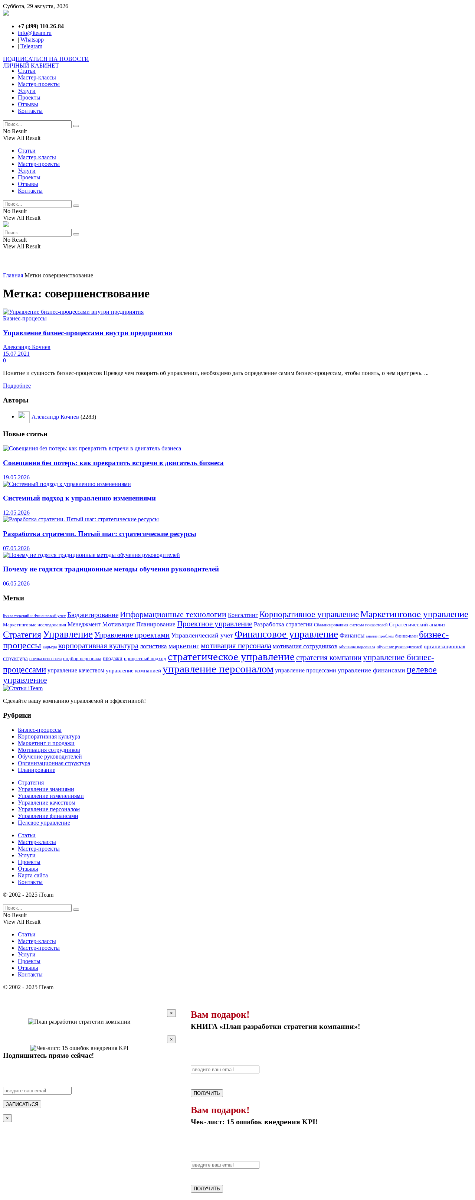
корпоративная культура (98, 645)
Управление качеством (46, 802)
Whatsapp (32, 39)
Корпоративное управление (309, 614)
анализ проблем (380, 636)
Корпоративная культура (49, 736)
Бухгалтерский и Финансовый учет (34, 616)
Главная (13, 275)
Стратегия (22, 634)
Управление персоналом (49, 809)
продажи (112, 658)
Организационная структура (54, 763)
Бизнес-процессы (25, 318)
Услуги (27, 91)
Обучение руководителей (50, 756)
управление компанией (133, 670)
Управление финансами (48, 816)
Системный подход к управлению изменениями (79, 498)
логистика (153, 646)
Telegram (31, 46)
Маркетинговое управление (414, 614)
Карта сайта (33, 875)
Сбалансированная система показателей (350, 624)
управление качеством (76, 670)
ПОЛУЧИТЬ (207, 1093)
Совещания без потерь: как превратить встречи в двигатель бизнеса (113, 463)
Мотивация (118, 624)
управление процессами (305, 670)
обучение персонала (357, 647)
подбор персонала (82, 658)
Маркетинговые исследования (34, 624)
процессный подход (145, 658)
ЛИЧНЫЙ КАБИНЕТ (31, 65)
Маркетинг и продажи (46, 743)
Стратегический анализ (417, 624)
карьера (50, 647)
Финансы (352, 635)
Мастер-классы (37, 77)
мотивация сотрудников (305, 646)
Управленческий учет (202, 635)
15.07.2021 (16, 353)
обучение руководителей (399, 646)
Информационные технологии (173, 614)
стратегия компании (328, 657)
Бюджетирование (92, 615)
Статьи (27, 71)
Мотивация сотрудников (49, 750)
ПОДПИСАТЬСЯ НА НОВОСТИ (46, 59)
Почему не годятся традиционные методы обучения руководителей (111, 569)
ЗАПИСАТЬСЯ (22, 1104)
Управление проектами (132, 634)
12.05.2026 (16, 512)
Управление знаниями (46, 789)
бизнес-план (406, 636)
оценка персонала (45, 658)
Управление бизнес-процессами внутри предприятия (87, 333)
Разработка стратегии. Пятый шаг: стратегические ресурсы (99, 534)
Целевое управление (44, 822)
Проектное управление (214, 623)
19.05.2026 (16, 477)
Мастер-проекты (39, 84)
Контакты (30, 111)
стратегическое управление (231, 656)
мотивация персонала (236, 645)
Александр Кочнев (26, 347)
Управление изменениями (51, 796)
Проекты (29, 97)
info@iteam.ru (35, 33)
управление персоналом (218, 669)
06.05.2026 (16, 583)
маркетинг (183, 646)
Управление (68, 634)
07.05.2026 (16, 548)
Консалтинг (243, 615)
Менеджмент (84, 624)
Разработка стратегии (283, 624)
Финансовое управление (286, 634)
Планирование (156, 624)
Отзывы (28, 104)
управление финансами (371, 670)
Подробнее (17, 385)
